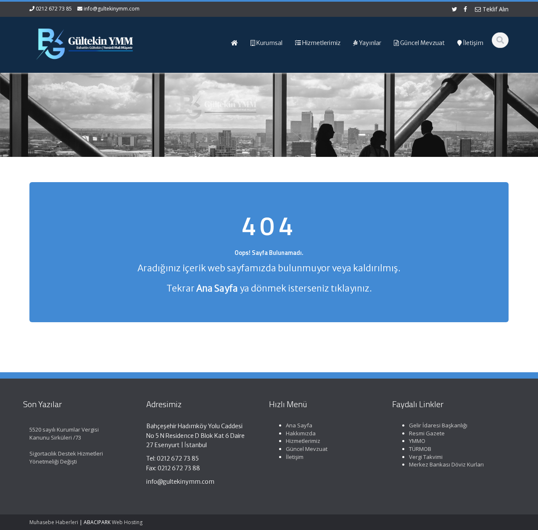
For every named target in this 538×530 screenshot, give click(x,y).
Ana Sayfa (299, 425)
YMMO (417, 441)
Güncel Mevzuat (306, 449)
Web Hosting (127, 522)
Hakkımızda (301, 433)
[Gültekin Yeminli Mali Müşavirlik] (84, 42)
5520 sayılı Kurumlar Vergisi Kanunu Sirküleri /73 (64, 433)
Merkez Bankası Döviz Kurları (446, 464)
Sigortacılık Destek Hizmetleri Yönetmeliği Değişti (66, 457)
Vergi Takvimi (426, 457)
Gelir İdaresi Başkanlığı (438, 425)
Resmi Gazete (427, 433)
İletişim (294, 457)
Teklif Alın (495, 9)
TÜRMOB (420, 449)
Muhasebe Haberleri (53, 522)
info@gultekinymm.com (112, 8)
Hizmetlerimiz (303, 441)
